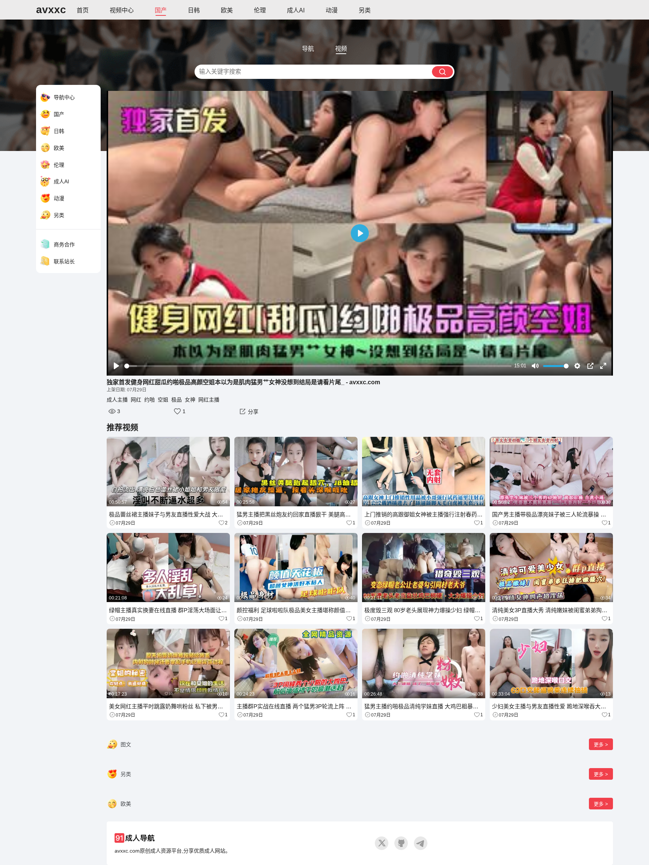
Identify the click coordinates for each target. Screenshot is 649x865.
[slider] (318, 366)
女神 (190, 400)
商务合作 (64, 245)
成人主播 (117, 400)
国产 (161, 10)
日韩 (194, 10)
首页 (83, 10)
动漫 (332, 10)
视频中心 (122, 10)
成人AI (296, 10)
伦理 (260, 10)
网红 (136, 400)
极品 (176, 400)
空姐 (163, 400)
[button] (247, 411)
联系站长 (64, 261)
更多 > (601, 744)
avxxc (51, 9)
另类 (365, 10)
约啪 (149, 400)
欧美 (227, 10)
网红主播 (208, 400)
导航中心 (64, 97)
